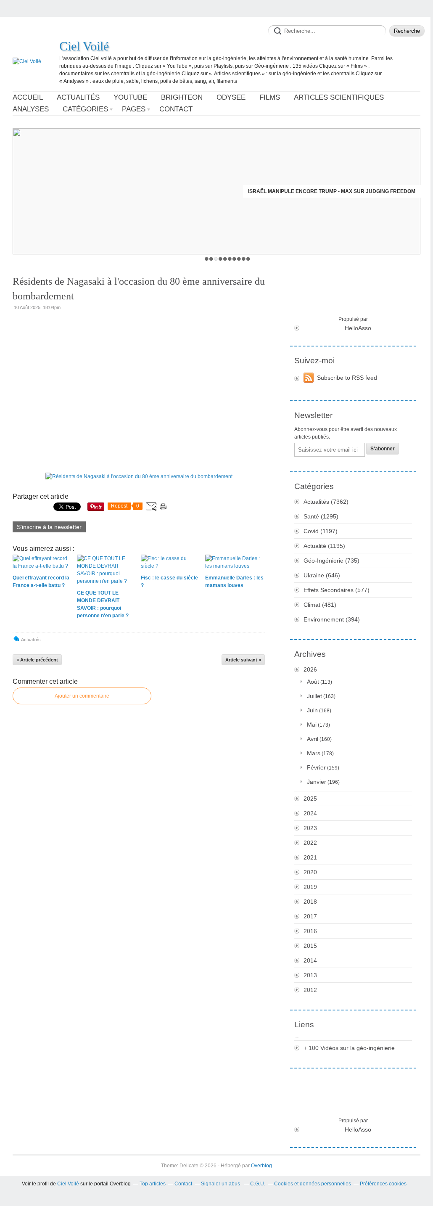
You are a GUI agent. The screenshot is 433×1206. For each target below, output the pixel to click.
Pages (133, 109)
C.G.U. (257, 1184)
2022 (310, 842)
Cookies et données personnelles (312, 1184)
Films (269, 97)
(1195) (324, 545)
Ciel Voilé (84, 46)
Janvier (316, 781)
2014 (310, 960)
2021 (310, 857)
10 (248, 259)
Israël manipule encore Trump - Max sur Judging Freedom (331, 191)
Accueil (28, 97)
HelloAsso (358, 328)
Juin (312, 710)
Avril (312, 738)
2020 (310, 872)
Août (313, 681)
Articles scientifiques (339, 97)
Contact (176, 109)
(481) (320, 604)
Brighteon (182, 97)
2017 (310, 916)
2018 (310, 901)
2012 (310, 989)
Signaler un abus (221, 1184)
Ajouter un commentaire (82, 696)
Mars (313, 753)
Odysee (231, 97)
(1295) (321, 516)
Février (316, 767)
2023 (310, 828)
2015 (310, 945)
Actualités (78, 97)
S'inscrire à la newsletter (49, 527)
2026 (310, 669)
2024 (310, 813)
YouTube (130, 97)
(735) (331, 560)
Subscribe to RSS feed (347, 377)
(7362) (326, 501)
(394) (332, 619)
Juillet (314, 696)
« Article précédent (37, 659)
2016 (310, 931)
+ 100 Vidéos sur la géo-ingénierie (349, 1048)
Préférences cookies (383, 1184)
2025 (310, 798)
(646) (322, 575)
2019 (310, 886)
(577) (337, 590)
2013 (310, 975)
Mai (312, 724)
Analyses (31, 109)
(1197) (321, 531)
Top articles (153, 1184)
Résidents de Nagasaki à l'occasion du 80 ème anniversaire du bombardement (139, 289)
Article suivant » (243, 659)
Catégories (85, 109)
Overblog (261, 1166)
